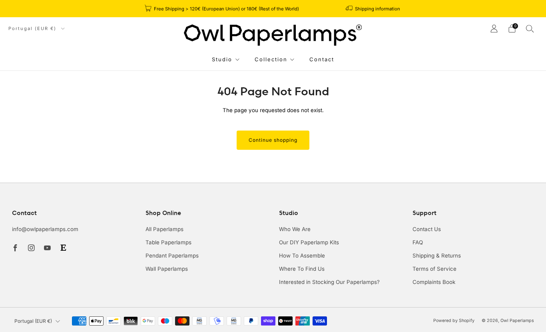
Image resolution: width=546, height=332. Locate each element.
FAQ (417, 242)
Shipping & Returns (436, 255)
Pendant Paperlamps (172, 255)
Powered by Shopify (453, 320)
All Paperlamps (164, 229)
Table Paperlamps (168, 242)
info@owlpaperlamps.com (45, 229)
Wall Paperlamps (166, 269)
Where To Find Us (302, 269)
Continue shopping (273, 140)
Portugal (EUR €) (33, 28)
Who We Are (295, 229)
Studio (222, 59)
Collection (271, 59)
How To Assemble (302, 255)
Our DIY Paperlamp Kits (309, 242)
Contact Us (426, 229)
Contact (321, 59)
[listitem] (222, 8)
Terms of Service (434, 269)
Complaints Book (433, 282)
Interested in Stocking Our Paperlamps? (329, 282)
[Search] (530, 28)
